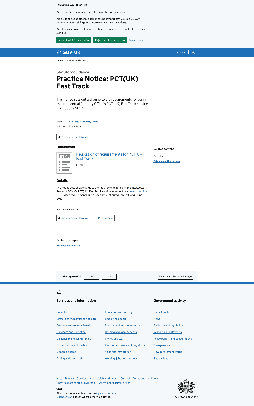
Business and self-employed (73, 325)
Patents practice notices (166, 161)
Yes (94, 276)
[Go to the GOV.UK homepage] (68, 52)
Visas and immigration (118, 352)
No (112, 276)
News (157, 318)
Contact (125, 378)
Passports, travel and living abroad (126, 345)
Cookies (81, 378)
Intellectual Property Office (83, 121)
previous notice (137, 191)
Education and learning (119, 312)
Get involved (160, 358)
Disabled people (66, 352)
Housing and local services (121, 332)
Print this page (105, 218)
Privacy (69, 378)
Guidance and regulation (168, 325)
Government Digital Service (114, 383)
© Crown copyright (186, 397)
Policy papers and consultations (172, 338)
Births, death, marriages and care (76, 318)
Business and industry (77, 60)
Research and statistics (167, 332)
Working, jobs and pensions (121, 358)
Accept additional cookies (73, 40)
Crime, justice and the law (71, 345)
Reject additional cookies (110, 40)
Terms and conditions (145, 378)
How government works (167, 352)
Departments (161, 312)
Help (59, 378)
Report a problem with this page (175, 276)
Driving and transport (69, 358)
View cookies (137, 40)
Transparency (161, 345)
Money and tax (114, 338)
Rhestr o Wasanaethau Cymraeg (75, 383)
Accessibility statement (103, 378)
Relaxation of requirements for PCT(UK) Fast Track (110, 156)
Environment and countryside (122, 325)
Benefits (61, 312)
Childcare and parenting (71, 332)
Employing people (115, 318)
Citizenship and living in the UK (74, 338)
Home (59, 60)
